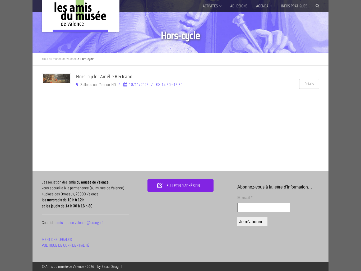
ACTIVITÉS (210, 6)
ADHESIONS (238, 6)
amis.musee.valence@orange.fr (79, 222)
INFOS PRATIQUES (294, 6)
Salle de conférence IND (98, 84)
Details (309, 84)
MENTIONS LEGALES (57, 239)
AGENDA (262, 6)
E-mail (244, 197)
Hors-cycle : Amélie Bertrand (104, 76)
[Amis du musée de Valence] (81, 16)
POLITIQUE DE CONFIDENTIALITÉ (65, 245)
